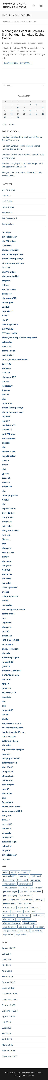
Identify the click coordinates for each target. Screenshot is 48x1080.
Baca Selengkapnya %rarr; (17, 63)
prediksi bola (24, 915)
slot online (24, 931)
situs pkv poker (29, 923)
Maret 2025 (7, 1045)
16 (11, 111)
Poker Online (8, 207)
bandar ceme (8, 880)
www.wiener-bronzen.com (14, 5)
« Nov (5, 124)
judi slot (24, 892)
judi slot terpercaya (11, 899)
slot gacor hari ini (10, 931)
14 (43, 108)
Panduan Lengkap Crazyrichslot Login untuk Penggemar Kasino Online (22, 165)
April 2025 (7, 1039)
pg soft (6, 911)
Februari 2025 (8, 1050)
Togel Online (8, 224)
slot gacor (40, 927)
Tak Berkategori (37, 43)
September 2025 (10, 1011)
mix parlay (35, 907)
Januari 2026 (8, 988)
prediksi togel (37, 915)
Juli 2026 (6, 954)
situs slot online (9, 927)
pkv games (16, 911)
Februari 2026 (8, 982)
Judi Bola (6, 195)
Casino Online (8, 190)
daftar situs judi (25, 884)
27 (36, 114)
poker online (30, 911)
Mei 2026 (6, 965)
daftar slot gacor (10, 888)
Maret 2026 (7, 976)
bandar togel (22, 880)
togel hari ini (8, 935)
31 (18, 117)
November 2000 (9, 1056)
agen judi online (9, 876)
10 (18, 108)
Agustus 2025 (8, 1016)
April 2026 (7, 971)
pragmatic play (9, 915)
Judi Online (7, 201)
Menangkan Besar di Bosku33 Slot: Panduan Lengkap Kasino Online (23, 34)
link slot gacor (9, 907)
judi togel (39, 899)
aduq (5, 872)
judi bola (23, 888)
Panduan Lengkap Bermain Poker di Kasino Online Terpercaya (22, 138)
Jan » (11, 124)
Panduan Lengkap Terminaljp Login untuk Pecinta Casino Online (21, 147)
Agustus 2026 (8, 948)
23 (11, 114)
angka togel (36, 876)
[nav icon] (41, 5)
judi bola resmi (36, 888)
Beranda (6, 21)
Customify (30, 1075)
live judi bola (23, 907)
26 (30, 114)
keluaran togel (25, 903)
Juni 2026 (6, 959)
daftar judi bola (9, 884)
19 (30, 111)
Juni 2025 (6, 1028)
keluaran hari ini (9, 903)
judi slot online (26, 896)
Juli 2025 (6, 1022)
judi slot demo (35, 892)
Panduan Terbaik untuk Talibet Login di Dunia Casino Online (23, 156)
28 (43, 114)
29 (5, 117)
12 (30, 108)
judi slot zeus (27, 899)
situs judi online (24, 919)
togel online (21, 935)
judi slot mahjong (10, 896)
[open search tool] (34, 5)
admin (6, 43)
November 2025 (9, 999)
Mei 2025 (6, 1033)
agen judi (26, 872)
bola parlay (35, 880)
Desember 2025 (9, 993)
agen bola (15, 872)
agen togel (23, 876)
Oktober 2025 (8, 1005)
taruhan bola (37, 931)
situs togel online (25, 927)
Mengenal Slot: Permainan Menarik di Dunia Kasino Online (22, 174)
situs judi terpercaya (11, 923)
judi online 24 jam (10, 892)
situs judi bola (8, 919)
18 (24, 111)
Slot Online (7, 212)
